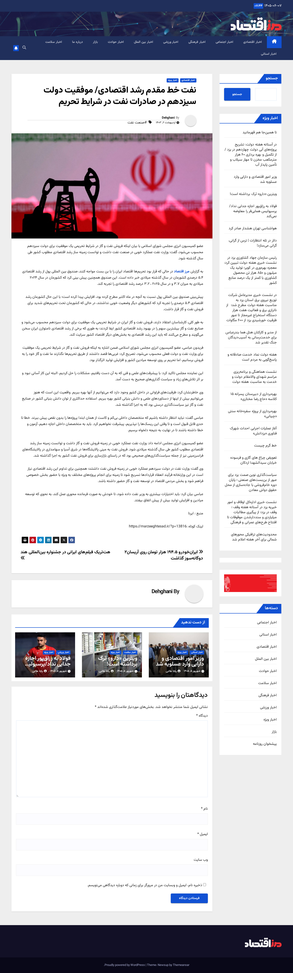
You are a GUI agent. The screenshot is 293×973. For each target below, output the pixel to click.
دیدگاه (202, 715)
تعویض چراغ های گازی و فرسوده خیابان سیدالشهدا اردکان (253, 460)
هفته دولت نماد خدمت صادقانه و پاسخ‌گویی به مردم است (252, 357)
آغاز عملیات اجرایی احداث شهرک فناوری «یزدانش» (253, 431)
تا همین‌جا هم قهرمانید (260, 132)
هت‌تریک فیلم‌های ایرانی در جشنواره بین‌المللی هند (65, 552)
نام (204, 808)
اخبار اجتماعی (224, 42)
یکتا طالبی (171, 671)
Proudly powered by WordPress (125, 965)
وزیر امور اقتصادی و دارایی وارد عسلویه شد (255, 179)
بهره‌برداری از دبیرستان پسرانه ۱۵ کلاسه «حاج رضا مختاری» (254, 396)
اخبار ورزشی (171, 42)
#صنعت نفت (137, 122)
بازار (95, 42)
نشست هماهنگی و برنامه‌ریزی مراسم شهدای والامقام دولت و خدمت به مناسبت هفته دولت (254, 377)
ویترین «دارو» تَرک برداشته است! (253, 194)
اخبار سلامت (53, 42)
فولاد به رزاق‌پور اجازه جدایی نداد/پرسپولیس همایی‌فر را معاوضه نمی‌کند (253, 211)
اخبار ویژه (270, 719)
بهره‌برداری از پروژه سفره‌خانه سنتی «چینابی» (252, 413)
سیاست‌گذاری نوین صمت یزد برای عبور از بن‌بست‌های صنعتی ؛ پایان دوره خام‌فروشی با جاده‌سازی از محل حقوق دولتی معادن (251, 482)
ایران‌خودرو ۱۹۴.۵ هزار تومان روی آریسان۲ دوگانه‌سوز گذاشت (164, 555)
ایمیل (202, 834)
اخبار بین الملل (143, 42)
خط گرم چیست (265, 446)
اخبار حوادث (116, 42)
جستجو (272, 78)
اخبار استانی (269, 54)
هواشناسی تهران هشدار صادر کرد (253, 228)
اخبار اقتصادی (252, 42)
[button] (24, 48)
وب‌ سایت (201, 860)
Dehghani (168, 118)
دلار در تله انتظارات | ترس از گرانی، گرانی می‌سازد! (252, 243)
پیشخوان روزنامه (265, 744)
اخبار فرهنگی (197, 42)
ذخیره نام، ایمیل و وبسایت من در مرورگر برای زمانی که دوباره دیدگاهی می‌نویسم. (144, 885)
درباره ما (77, 42)
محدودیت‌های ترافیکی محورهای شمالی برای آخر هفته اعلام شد (254, 537)
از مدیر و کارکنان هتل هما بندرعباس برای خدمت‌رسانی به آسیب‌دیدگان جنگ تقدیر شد (251, 337)
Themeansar (181, 965)
